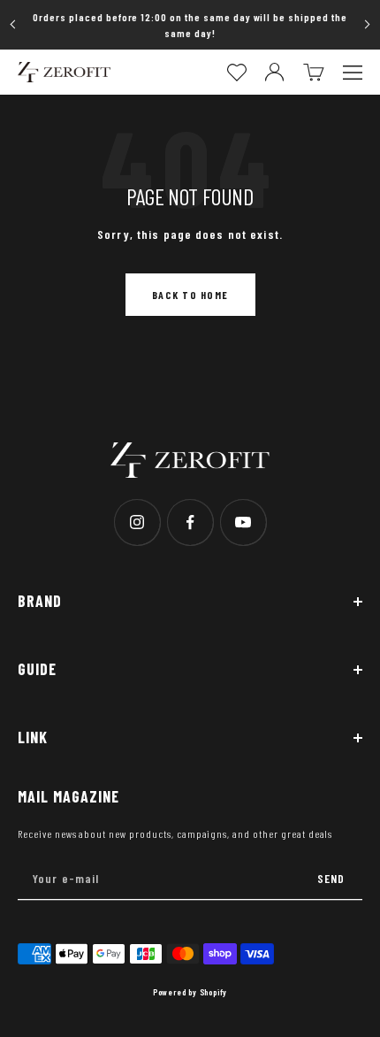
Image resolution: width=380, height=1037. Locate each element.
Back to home (190, 294)
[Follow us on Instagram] (137, 522)
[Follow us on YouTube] (243, 522)
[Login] (274, 72)
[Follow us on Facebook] (190, 522)
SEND (331, 878)
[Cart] (313, 72)
